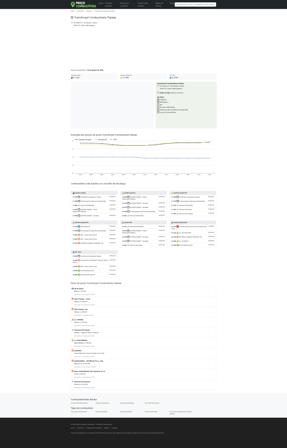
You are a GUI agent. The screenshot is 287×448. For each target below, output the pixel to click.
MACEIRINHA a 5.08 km (84, 343)
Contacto (114, 428)
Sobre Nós (80, 428)
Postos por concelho (124, 4)
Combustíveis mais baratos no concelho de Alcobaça (98, 183)
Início (101, 3)
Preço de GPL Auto (151, 412)
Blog (172, 3)
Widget (106, 428)
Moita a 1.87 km (84, 291)
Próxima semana (108, 4)
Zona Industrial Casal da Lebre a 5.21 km (89, 353)
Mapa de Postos (159, 4)
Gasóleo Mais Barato (102, 403)
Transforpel (80, 11)
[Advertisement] (135, 47)
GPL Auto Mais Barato (152, 403)
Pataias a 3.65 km (84, 322)
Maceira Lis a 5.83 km (88, 364)
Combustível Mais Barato (79, 403)
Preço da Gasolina (126, 412)
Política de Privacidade (94, 428)
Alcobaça (89, 11)
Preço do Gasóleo (101, 412)
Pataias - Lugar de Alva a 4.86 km (86, 333)
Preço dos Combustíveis (79, 412)
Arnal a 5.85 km (89, 374)
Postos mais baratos (143, 4)
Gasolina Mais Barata (127, 403)
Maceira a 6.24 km (84, 384)
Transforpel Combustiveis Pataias (104, 11)
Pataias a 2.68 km (84, 302)
